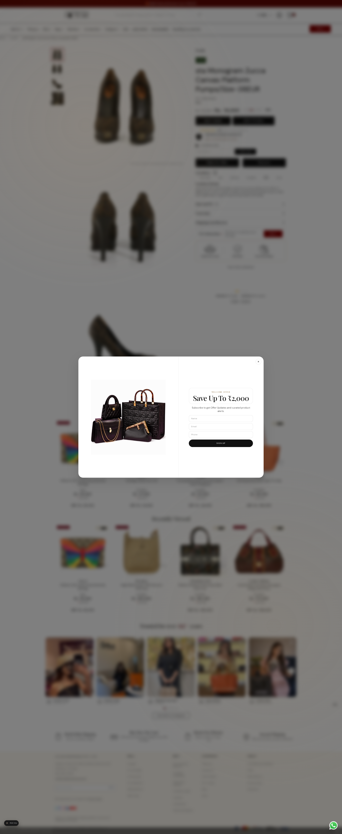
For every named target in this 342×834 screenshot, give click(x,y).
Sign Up (220, 443)
